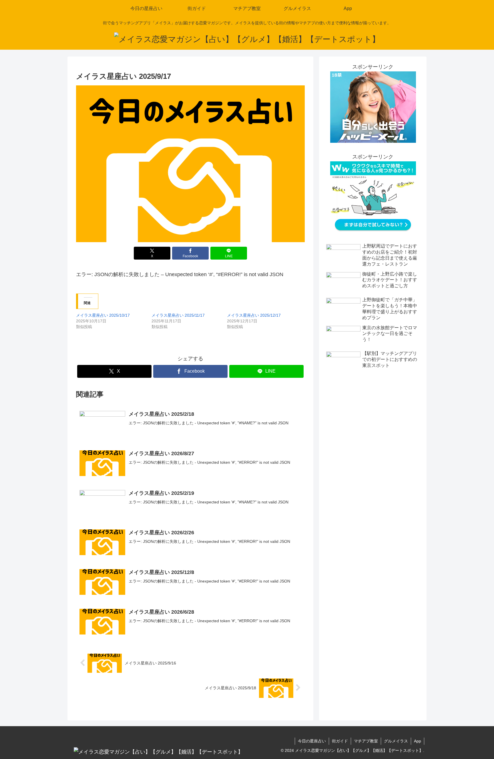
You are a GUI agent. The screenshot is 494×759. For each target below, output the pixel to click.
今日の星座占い (312, 741)
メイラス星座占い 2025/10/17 (103, 315)
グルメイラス (396, 741)
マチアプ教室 (366, 741)
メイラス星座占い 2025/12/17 (254, 315)
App (417, 741)
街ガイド (340, 741)
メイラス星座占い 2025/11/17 (178, 315)
